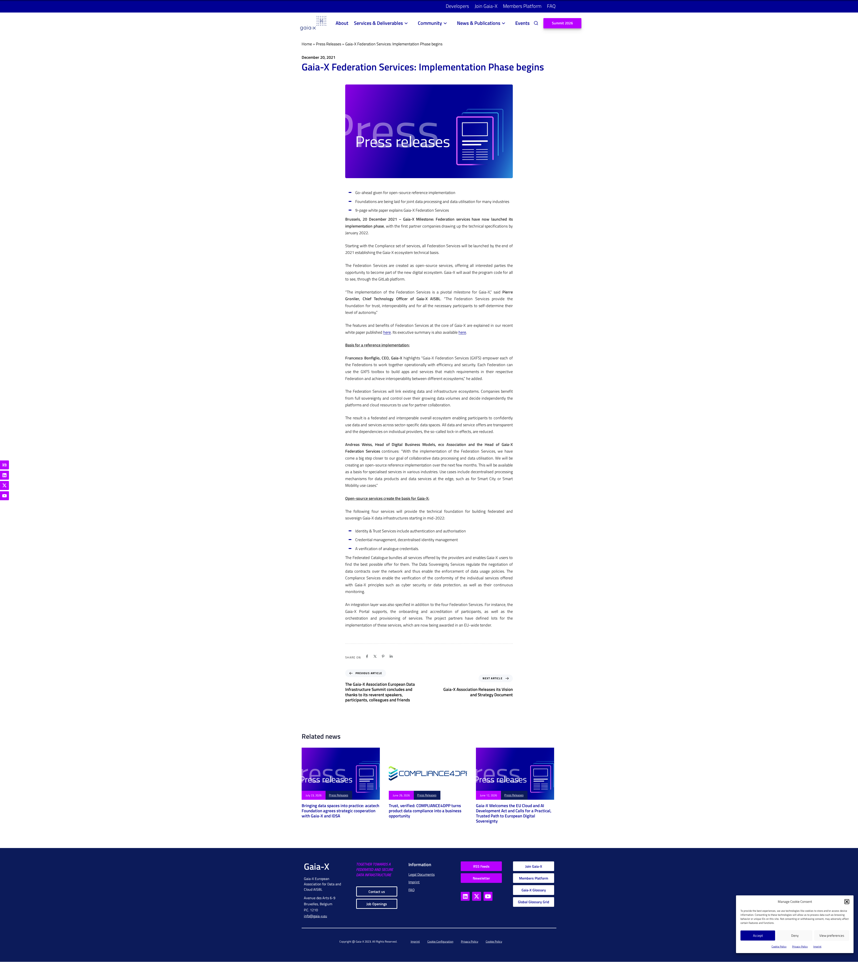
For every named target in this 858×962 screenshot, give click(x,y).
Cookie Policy (779, 946)
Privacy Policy (800, 946)
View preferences (831, 935)
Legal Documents (421, 874)
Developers (457, 6)
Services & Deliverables (378, 23)
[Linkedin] (391, 656)
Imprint (817, 946)
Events (522, 23)
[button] (847, 901)
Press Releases (328, 44)
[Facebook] (367, 656)
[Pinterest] (383, 656)
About (342, 23)
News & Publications (478, 23)
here (387, 332)
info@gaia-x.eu (315, 916)
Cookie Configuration (440, 941)
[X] (375, 656)
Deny (795, 935)
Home (307, 44)
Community (430, 23)
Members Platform (522, 6)
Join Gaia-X (486, 6)
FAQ (551, 6)
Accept (758, 935)
